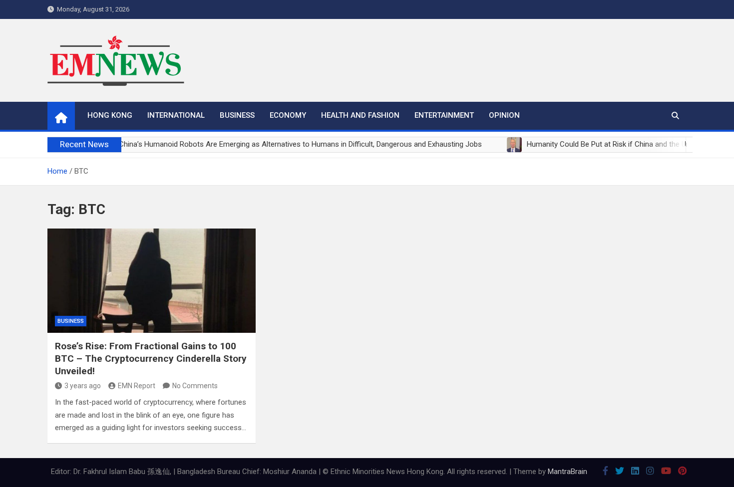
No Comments (195, 386)
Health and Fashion (360, 115)
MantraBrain (567, 471)
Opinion (504, 115)
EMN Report (136, 386)
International (176, 115)
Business (237, 115)
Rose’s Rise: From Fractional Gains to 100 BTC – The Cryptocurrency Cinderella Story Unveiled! (151, 358)
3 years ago (82, 386)
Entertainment (444, 115)
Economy (288, 115)
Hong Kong (109, 115)
